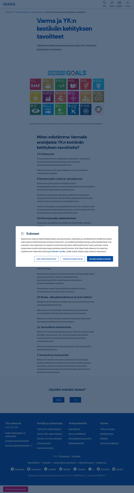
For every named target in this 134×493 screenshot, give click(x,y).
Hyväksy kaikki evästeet (100, 259)
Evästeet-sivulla (58, 251)
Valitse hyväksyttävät (73, 259)
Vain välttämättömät (46, 259)
